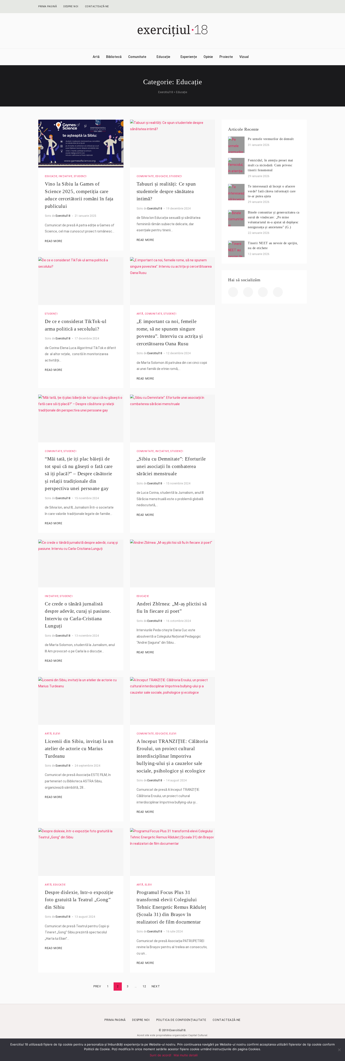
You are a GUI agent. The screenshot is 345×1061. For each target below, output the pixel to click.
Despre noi (70, 6)
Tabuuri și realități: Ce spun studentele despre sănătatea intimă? (166, 191)
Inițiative (65, 176)
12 (144, 986)
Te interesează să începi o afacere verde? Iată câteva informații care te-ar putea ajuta (271, 191)
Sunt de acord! (160, 1055)
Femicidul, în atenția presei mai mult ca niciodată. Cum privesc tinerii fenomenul (270, 165)
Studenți (80, 176)
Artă (96, 57)
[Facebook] (278, 7)
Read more (53, 241)
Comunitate (137, 57)
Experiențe (188, 57)
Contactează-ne (97, 6)
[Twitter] (287, 7)
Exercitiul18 (63, 215)
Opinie (208, 57)
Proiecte (226, 57)
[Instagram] (296, 7)
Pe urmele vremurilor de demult (271, 139)
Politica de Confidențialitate (181, 1020)
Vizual (244, 57)
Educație (163, 57)
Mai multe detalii (186, 1055)
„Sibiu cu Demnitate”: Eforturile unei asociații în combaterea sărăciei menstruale (171, 466)
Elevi (56, 733)
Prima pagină (47, 6)
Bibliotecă (114, 57)
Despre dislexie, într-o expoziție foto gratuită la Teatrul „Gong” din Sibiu (79, 900)
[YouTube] (305, 7)
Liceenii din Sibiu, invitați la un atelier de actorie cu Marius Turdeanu (79, 748)
